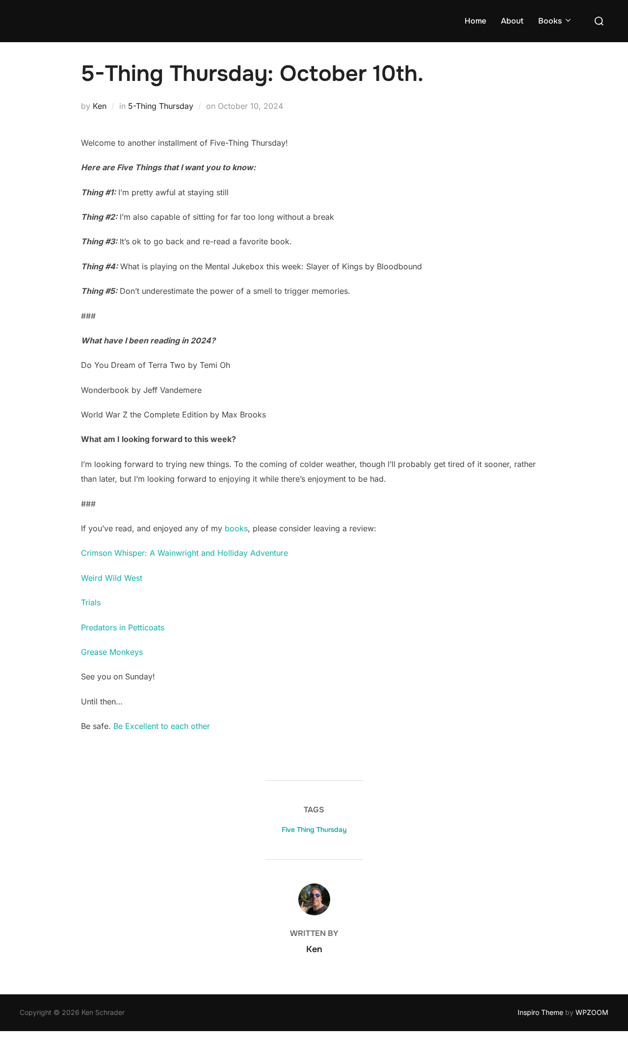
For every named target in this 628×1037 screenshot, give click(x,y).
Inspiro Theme (540, 1012)
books (235, 528)
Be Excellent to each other (160, 726)
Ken (99, 106)
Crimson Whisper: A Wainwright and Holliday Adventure (184, 553)
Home (475, 21)
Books (550, 21)
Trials (91, 602)
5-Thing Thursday (160, 106)
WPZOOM (592, 1012)
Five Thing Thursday (314, 829)
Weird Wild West (111, 578)
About (512, 21)
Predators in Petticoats (122, 627)
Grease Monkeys (112, 652)
